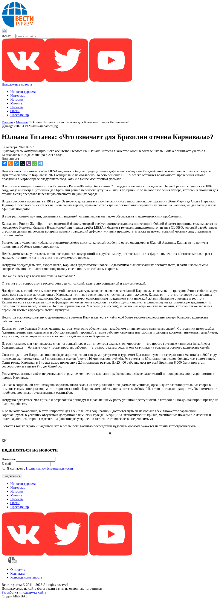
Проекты (16, 107)
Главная (7, 122)
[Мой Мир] (16, 163)
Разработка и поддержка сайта (24, 592)
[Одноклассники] (10, 163)
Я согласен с (39, 468)
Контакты (17, 573)
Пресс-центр (19, 115)
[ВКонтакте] (4, 163)
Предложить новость (17, 84)
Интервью (17, 95)
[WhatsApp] (34, 163)
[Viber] (28, 163)
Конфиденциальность (26, 577)
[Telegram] (40, 163)
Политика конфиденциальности (49, 468)
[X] (22, 163)
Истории (16, 99)
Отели (15, 111)
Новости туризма (23, 91)
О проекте (17, 569)
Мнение (16, 103)
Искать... (8, 36)
